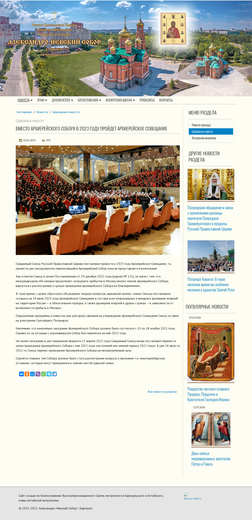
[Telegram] (54, 374)
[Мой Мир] (32, 374)
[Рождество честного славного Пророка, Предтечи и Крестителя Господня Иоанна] (211, 352)
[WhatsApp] (43, 374)
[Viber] (38, 374)
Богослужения (88, 100)
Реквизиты (147, 100)
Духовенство (61, 100)
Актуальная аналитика (204, 138)
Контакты (166, 100)
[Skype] (49, 374)
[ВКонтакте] (21, 374)
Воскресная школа (119, 100)
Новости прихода (201, 125)
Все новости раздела (162, 391)
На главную (24, 112)
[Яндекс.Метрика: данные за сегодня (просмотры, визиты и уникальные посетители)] (192, 496)
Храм (40, 100)
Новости (24, 100)
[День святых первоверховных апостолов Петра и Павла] (211, 429)
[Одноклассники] (27, 374)
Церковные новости (66, 112)
